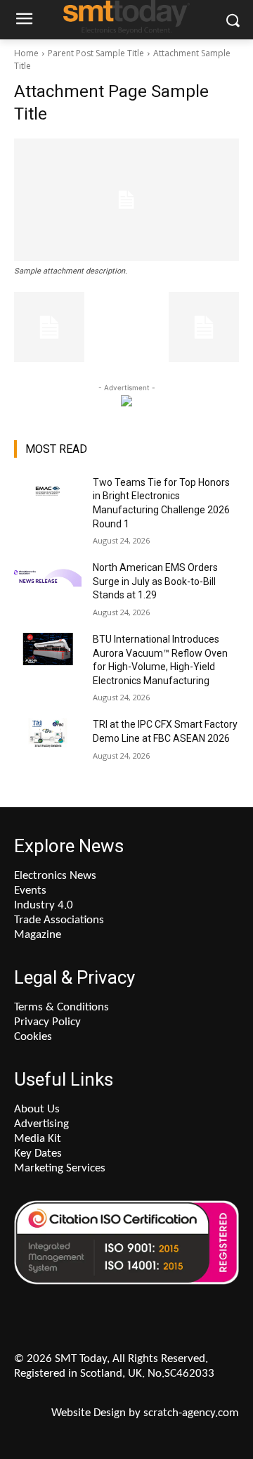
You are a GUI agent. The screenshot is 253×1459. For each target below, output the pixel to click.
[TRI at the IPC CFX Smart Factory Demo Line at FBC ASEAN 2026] (48, 741)
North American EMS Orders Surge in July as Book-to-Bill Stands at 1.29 (155, 581)
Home (26, 53)
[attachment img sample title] (126, 200)
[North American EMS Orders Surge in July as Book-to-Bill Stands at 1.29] (48, 584)
